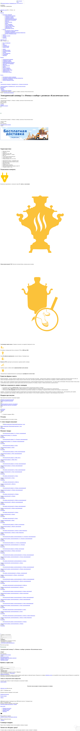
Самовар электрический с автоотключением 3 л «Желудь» (12, 587)
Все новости (2, 87)
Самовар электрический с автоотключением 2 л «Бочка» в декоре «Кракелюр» (16, 617)
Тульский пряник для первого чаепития (8, 657)
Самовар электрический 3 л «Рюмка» (7, 496)
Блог (4, 43)
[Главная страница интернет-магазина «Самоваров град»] (13, 3)
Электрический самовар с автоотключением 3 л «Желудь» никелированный (15, 581)
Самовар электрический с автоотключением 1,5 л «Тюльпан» (12, 544)
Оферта (1, 697)
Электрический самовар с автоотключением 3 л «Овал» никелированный (15, 605)
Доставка (2, 410)
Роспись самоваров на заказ (10, 33)
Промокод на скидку (4, 659)
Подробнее (2, 428)
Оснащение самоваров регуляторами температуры (15, 32)
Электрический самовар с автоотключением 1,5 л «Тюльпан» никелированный (16, 538)
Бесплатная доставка (4, 656)
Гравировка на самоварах (10, 31)
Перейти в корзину (4, 105)
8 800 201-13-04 (3, 10)
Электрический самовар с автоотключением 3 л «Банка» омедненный (14, 593)
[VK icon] (1, 713)
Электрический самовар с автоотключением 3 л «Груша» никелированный (15, 556)
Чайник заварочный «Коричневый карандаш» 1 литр (11, 426)
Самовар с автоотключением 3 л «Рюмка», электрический (12, 575)
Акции (4, 34)
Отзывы (4, 36)
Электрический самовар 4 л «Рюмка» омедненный (10, 550)
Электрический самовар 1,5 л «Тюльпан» (8, 435)
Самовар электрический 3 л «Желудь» (8, 483)
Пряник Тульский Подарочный (6, 400)
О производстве (6, 46)
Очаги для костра (8, 22)
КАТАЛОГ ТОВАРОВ (7, 14)
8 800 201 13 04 (3, 39)
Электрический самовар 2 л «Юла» (7, 447)
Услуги (4, 29)
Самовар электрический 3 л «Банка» (7, 514)
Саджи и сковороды (9, 25)
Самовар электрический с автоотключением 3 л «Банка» (11, 562)
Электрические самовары (10, 15)
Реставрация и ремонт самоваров (11, 30)
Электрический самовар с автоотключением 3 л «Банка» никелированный (15, 599)
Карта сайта (2, 706)
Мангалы (7, 21)
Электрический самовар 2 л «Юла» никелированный (11, 453)
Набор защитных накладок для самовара (8, 405)
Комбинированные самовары (11, 18)
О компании (5, 54)
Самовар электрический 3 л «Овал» (7, 477)
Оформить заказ (4, 670)
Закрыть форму (3, 681)
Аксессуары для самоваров (10, 20)
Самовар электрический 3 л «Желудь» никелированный (11, 502)
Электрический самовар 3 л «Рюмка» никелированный (11, 490)
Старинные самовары (9, 17)
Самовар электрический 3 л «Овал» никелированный (11, 471)
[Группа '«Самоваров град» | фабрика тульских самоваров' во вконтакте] (1, 8)
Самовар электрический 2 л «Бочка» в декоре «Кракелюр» (12, 532)
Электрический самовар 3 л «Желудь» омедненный (10, 526)
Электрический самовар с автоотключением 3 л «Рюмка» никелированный (15, 568)
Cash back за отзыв (4, 660)
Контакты (5, 37)
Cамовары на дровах (9, 16)
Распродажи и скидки (9, 28)
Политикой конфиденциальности (7, 642)
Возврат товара (6, 47)
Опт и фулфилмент (6, 42)
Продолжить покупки (12, 716)
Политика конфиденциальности (6, 704)
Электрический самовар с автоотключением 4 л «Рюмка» (11, 623)
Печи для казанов (8, 24)
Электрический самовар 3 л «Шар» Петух (8, 459)
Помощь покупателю (4, 694)
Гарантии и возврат (7, 51)
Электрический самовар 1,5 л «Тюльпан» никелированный (12, 441)
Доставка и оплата (6, 35)
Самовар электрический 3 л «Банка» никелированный (11, 508)
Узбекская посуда (8, 27)
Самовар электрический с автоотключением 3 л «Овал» (11, 611)
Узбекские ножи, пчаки (10, 26)
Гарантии (5, 45)
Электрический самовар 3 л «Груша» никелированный (11, 465)
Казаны (6, 23)
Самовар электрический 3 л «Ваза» (7, 520)
